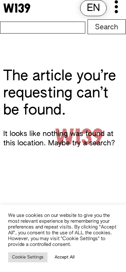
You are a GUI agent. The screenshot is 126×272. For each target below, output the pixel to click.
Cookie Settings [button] (28, 257)
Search (106, 27)
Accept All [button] (65, 257)
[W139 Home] (17, 8)
